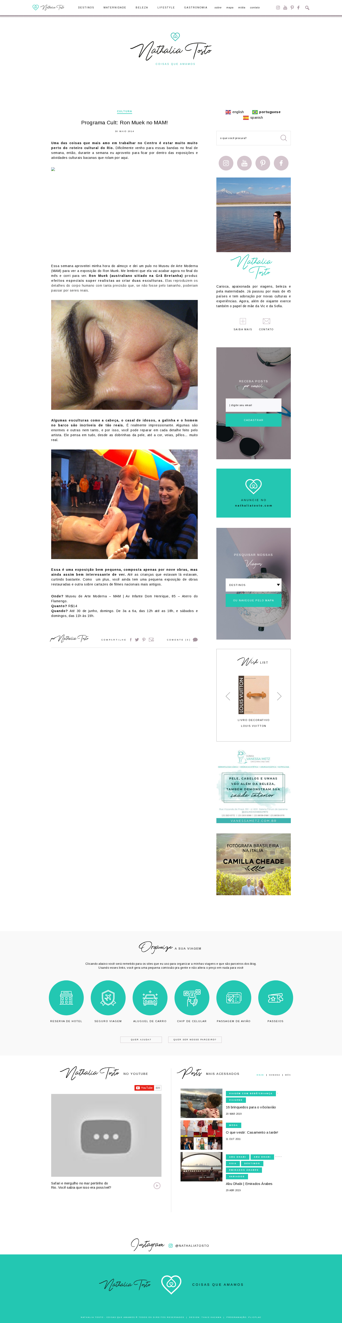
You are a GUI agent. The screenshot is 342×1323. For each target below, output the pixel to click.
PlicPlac (254, 1317)
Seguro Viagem (108, 1021)
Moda (233, 1125)
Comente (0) (179, 640)
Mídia (241, 8)
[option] (253, 701)
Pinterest (292, 7)
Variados (237, 1176)
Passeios (276, 1021)
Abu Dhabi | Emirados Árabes (249, 1184)
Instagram (278, 7)
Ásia (233, 1163)
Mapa (230, 8)
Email (151, 640)
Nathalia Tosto (72, 639)
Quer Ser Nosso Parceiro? (195, 1039)
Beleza (142, 8)
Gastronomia (196, 8)
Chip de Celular (192, 1021)
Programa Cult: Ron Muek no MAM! (124, 122)
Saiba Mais (243, 329)
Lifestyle (166, 8)
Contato (255, 8)
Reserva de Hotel (66, 1021)
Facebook (298, 7)
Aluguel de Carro (150, 1021)
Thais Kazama (211, 1317)
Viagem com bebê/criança (251, 1093)
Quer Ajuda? (141, 1039)
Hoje (260, 1075)
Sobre (218, 8)
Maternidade (115, 8)
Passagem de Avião (234, 1021)
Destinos (86, 8)
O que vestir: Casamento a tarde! (252, 1132)
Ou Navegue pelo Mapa (253, 600)
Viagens (236, 1100)
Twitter (137, 640)
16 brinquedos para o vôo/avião (251, 1107)
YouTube (285, 7)
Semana (274, 1075)
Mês (288, 1075)
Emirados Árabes (244, 1170)
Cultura (124, 111)
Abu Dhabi (237, 1157)
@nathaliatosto (192, 1245)
